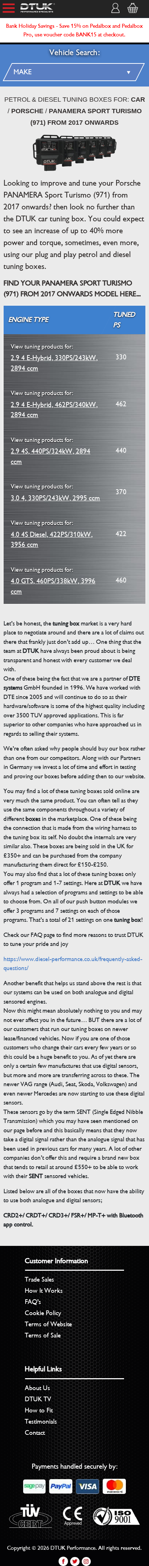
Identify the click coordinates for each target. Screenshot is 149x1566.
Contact (35, 1433)
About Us (37, 1388)
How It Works (44, 1291)
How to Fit (39, 1410)
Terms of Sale (43, 1335)
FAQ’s (33, 1302)
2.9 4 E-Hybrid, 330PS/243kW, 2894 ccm (54, 358)
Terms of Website (48, 1324)
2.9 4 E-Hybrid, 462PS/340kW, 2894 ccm (54, 404)
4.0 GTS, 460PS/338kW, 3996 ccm (53, 581)
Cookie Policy (43, 1313)
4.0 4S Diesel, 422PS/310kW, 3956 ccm (52, 534)
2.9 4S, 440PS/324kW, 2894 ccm (50, 451)
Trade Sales (39, 1279)
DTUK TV (38, 1399)
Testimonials (41, 1421)
